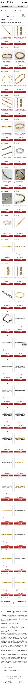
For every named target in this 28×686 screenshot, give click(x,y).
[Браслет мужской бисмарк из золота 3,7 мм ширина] (20, 103)
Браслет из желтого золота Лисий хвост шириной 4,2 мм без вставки (7, 517)
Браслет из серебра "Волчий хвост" (7, 326)
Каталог (12, 10)
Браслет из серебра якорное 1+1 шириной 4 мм (7, 350)
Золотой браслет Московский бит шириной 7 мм (7, 446)
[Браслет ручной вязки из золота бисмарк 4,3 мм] (20, 30)
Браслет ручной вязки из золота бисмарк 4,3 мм (20, 38)
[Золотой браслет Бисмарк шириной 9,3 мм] (20, 510)
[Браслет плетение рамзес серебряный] (20, 150)
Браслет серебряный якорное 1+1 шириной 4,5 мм (20, 326)
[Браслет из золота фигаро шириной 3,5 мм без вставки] (20, 246)
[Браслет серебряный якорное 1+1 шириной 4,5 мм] (20, 318)
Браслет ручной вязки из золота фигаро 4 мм (7, 86)
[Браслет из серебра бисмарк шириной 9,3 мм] (7, 366)
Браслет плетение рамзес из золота (7, 230)
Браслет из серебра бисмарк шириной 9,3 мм (7, 374)
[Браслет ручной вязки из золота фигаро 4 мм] (7, 78)
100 (25, 14)
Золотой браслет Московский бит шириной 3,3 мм (7, 470)
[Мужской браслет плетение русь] (7, 174)
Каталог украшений (7, 6)
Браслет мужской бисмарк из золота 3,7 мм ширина (20, 110)
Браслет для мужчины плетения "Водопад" (20, 134)
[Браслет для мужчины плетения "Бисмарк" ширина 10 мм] (7, 126)
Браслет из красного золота (20, 230)
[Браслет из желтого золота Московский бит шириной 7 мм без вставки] (20, 438)
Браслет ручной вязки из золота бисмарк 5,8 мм (20, 278)
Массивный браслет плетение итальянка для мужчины (20, 62)
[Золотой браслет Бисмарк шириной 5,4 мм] (20, 558)
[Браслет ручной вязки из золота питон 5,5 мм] (20, 78)
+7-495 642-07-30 (7, 682)
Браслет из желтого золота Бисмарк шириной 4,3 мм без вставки (20, 589)
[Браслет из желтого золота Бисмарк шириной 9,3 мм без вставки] (7, 534)
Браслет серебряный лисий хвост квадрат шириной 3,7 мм (20, 398)
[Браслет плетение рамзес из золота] (7, 222)
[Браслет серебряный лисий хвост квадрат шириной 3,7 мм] (20, 390)
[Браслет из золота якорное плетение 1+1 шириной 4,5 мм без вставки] (7, 246)
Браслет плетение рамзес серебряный (20, 158)
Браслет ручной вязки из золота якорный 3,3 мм (7, 110)
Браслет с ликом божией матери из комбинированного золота (20, 206)
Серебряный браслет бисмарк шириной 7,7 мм (20, 350)
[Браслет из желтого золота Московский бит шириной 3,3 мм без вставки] (20, 462)
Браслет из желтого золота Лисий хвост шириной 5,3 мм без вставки (20, 494)
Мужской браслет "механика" (7, 302)
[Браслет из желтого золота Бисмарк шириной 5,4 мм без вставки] (7, 582)
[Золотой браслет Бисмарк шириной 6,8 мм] (20, 534)
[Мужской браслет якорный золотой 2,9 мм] (7, 30)
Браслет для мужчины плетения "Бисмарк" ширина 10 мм (7, 134)
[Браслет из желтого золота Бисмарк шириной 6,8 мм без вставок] (7, 558)
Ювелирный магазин (5, 10)
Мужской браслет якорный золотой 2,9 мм (7, 38)
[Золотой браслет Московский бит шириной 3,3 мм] (7, 462)
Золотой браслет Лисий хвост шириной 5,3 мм (7, 494)
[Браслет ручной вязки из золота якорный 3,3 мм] (7, 103)
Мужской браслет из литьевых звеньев (7, 206)
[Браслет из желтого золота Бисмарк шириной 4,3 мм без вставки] (20, 582)
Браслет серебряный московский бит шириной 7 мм (7, 421)
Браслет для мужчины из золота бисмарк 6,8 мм (7, 278)
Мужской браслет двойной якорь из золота (20, 182)
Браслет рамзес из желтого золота (7, 158)
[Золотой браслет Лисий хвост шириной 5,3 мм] (7, 486)
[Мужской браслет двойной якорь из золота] (20, 174)
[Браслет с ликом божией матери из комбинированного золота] (20, 198)
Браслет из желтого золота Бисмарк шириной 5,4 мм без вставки (7, 589)
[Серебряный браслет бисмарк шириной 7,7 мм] (20, 342)
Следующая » (24, 16)
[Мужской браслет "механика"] (7, 294)
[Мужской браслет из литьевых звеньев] (7, 198)
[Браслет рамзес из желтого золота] (7, 150)
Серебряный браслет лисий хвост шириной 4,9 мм (20, 374)
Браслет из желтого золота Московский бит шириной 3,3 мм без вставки (19, 470)
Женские (20, 6)
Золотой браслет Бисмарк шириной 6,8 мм (20, 541)
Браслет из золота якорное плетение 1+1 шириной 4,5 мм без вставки (7, 254)
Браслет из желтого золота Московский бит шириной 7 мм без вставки (19, 446)
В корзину (7, 43)
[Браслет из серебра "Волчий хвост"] (7, 318)
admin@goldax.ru (20, 682)
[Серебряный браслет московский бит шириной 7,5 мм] (20, 414)
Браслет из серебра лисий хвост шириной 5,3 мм (7, 398)
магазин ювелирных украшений (7, 3)
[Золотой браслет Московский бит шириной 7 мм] (7, 438)
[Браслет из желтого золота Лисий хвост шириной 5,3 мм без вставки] (20, 486)
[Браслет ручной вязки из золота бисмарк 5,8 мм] (20, 270)
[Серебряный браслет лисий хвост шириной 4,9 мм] (20, 366)
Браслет (17, 10)
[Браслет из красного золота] (20, 222)
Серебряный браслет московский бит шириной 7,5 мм (20, 421)
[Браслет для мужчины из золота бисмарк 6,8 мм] (7, 270)
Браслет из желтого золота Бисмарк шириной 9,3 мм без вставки (7, 541)
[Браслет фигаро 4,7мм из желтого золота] (20, 294)
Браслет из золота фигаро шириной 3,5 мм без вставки (19, 254)
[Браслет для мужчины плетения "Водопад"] (20, 126)
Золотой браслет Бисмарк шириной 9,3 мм (20, 517)
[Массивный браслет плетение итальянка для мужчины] (20, 54)
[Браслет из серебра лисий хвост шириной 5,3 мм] (7, 390)
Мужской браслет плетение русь (7, 182)
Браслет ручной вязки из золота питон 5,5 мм (20, 86)
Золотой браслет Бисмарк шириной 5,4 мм (20, 565)
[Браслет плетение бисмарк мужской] (7, 54)
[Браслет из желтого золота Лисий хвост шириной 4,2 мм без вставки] (7, 510)
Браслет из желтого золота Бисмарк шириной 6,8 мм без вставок (7, 565)
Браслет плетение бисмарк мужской (7, 62)
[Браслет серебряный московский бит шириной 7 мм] (7, 414)
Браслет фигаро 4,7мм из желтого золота (20, 302)
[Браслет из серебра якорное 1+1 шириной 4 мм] (7, 342)
